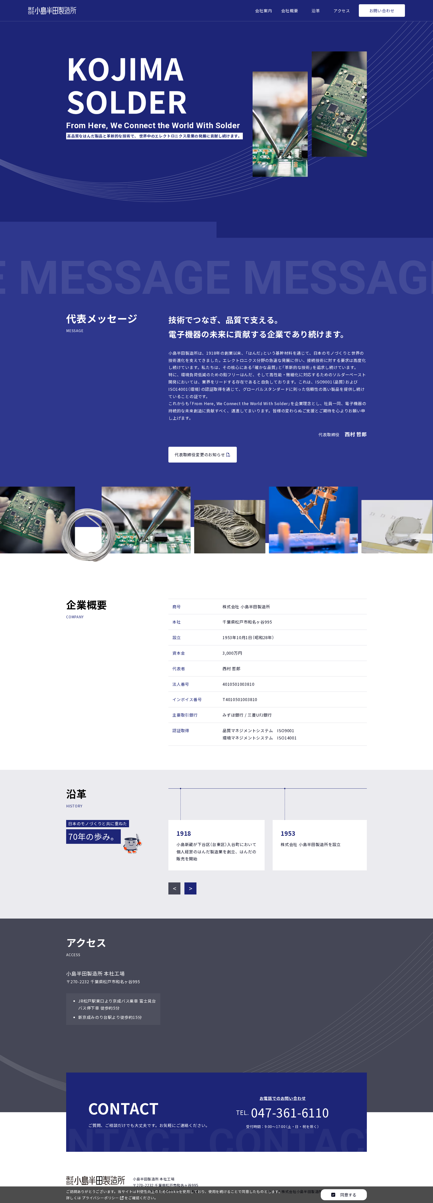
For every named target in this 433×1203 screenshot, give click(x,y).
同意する (347, 1195)
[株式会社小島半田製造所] (52, 10)
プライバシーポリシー (101, 1197)
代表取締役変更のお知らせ (200, 455)
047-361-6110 (290, 1112)
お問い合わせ (382, 11)
